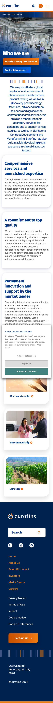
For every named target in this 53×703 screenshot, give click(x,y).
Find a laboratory (15, 70)
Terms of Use (16, 604)
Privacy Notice (17, 598)
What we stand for (20, 396)
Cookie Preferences (20, 624)
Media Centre (16, 582)
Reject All (26, 363)
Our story (15, 488)
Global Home (6, 15)
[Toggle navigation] (33, 5)
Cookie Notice (17, 617)
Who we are (17, 15)
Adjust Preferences (26, 356)
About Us (14, 562)
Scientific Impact (18, 569)
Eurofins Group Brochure (19, 61)
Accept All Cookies (27, 371)
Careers (13, 588)
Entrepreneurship (20, 442)
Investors (14, 575)
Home (12, 556)
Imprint (12, 611)
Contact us (21, 638)
